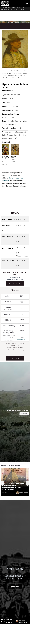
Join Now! (24, 414)
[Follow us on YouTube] (9, 622)
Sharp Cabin (21, 26)
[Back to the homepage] (5, 3)
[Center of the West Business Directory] (21, 621)
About (12, 26)
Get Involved (15, 586)
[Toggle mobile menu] (26, 3)
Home (2, 7)
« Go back (4, 26)
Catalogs (7, 7)
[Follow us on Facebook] (1, 622)
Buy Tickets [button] (15, 358)
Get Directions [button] (15, 283)
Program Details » (22, 339)
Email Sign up (6, 620)
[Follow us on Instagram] (6, 622)
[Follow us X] (11, 622)
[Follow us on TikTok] (4, 622)
